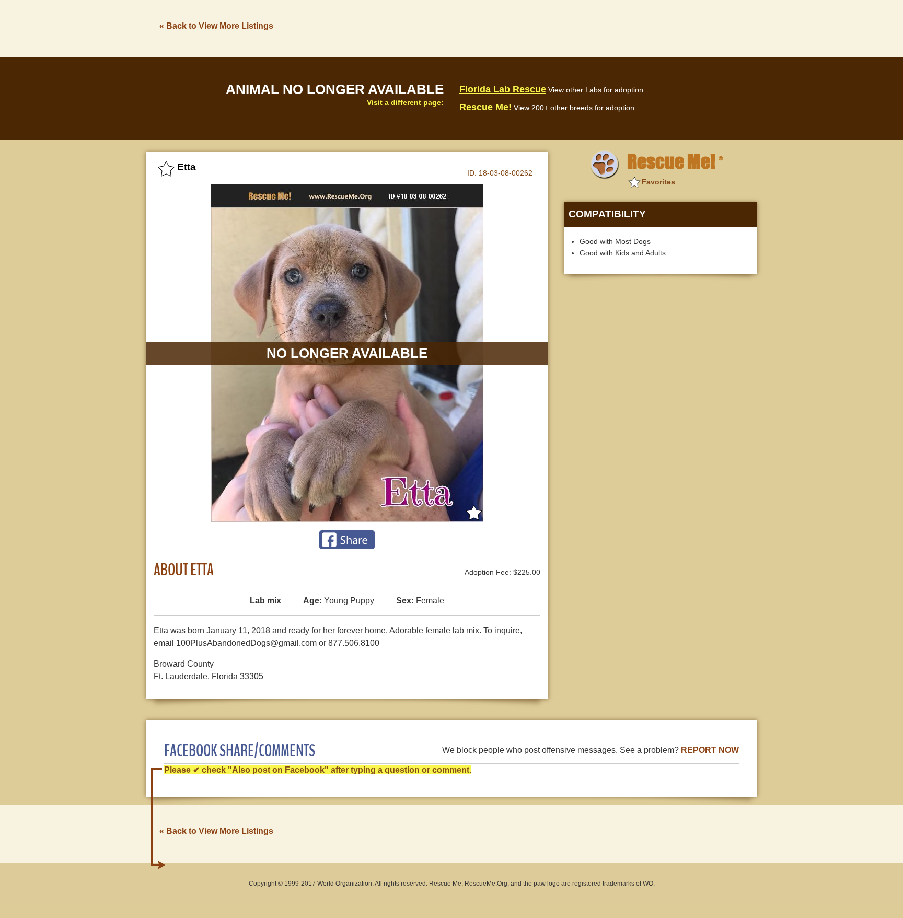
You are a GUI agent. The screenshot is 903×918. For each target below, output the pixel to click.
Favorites (658, 182)
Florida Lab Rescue (502, 89)
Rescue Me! (485, 107)
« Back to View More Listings (216, 25)
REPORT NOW (710, 750)
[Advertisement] (567, 27)
